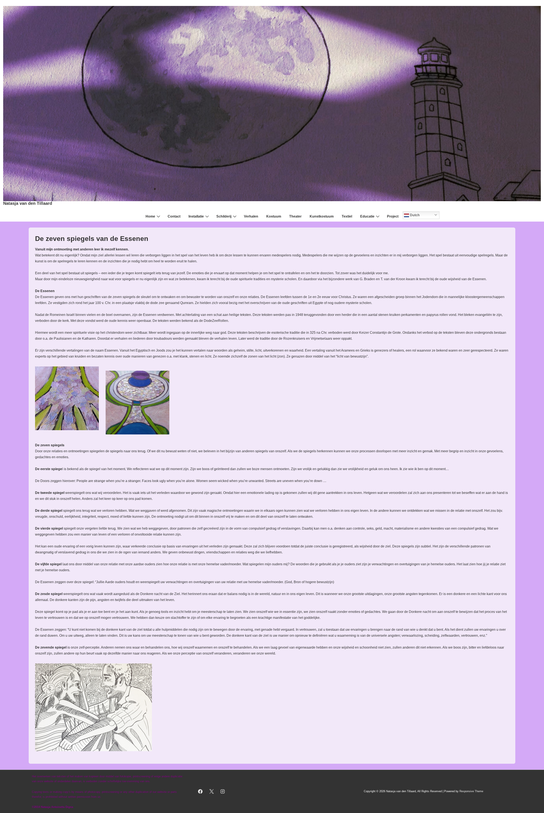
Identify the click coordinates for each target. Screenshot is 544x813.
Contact (174, 216)
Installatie (196, 216)
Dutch (414, 215)
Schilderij (223, 216)
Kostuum (273, 216)
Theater (295, 216)
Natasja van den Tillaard (27, 203)
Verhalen (251, 216)
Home (150, 216)
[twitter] (211, 791)
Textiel (347, 216)
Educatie (367, 216)
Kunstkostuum (322, 216)
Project (392, 216)
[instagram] (223, 791)
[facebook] (200, 791)
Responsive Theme (471, 791)
